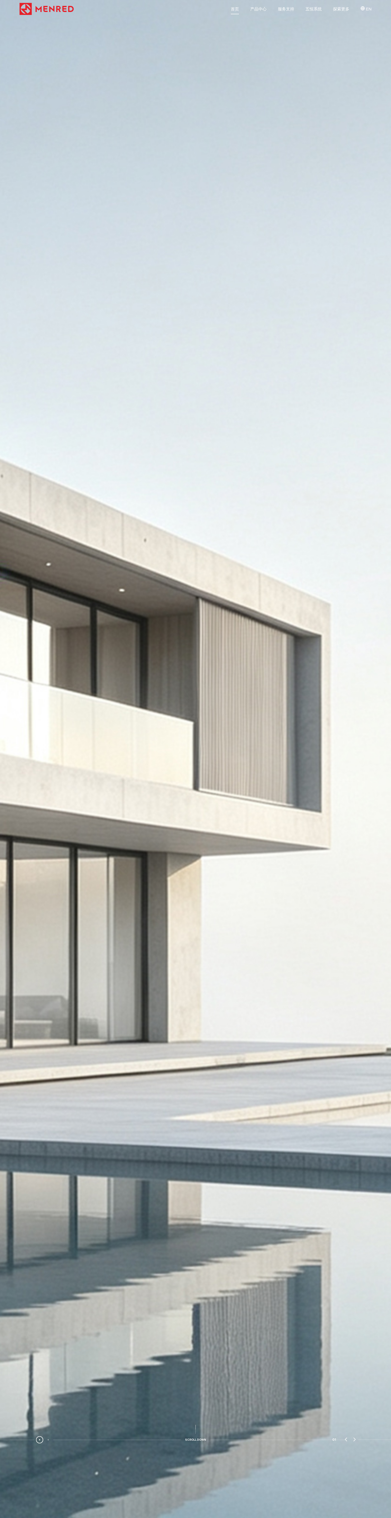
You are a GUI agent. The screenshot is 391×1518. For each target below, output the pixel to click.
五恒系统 (313, 9)
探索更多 (341, 9)
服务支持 (286, 9)
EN (368, 9)
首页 (235, 9)
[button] (346, 1439)
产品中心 (258, 9)
